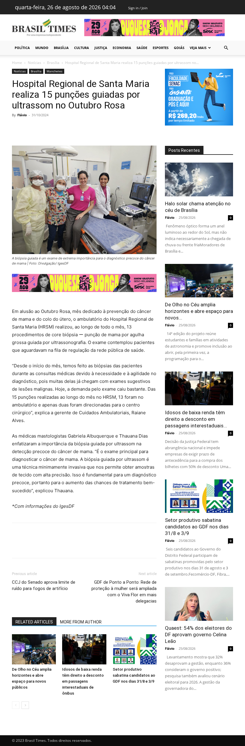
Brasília (61, 47)
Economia (122, 47)
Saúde (142, 47)
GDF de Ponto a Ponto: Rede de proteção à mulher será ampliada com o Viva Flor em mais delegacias (124, 592)
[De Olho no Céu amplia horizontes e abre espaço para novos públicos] (34, 649)
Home (17, 62)
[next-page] (25, 705)
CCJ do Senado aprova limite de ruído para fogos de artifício (43, 585)
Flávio (22, 115)
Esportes (161, 47)
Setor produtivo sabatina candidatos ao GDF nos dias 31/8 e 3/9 (134, 675)
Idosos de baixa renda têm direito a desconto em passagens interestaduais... (196, 419)
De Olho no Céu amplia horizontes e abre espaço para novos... (199, 311)
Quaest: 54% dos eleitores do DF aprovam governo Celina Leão (198, 634)
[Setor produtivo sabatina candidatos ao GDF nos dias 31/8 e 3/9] (135, 649)
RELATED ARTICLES (34, 622)
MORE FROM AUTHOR (81, 622)
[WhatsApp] (59, 128)
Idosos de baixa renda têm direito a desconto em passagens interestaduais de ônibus (83, 681)
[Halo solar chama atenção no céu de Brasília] (199, 179)
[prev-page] (15, 705)
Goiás (179, 47)
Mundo (41, 47)
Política (22, 47)
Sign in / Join (138, 8)
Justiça (100, 47)
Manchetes (54, 71)
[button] (226, 48)
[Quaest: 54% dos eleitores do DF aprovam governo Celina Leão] (199, 604)
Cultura (81, 47)
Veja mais (198, 47)
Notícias (34, 62)
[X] (32, 128)
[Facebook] (18, 128)
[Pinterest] (45, 128)
